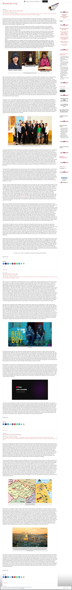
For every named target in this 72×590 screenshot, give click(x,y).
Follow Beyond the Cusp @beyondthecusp (64, 99)
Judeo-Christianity (24, 276)
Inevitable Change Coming (34, 437)
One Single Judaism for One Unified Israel (13, 10)
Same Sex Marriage (23, 14)
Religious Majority (32, 438)
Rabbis (21, 438)
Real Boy (37, 276)
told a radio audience (23, 196)
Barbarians (6, 276)
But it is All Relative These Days (10, 274)
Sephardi (49, 438)
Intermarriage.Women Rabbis (34, 13)
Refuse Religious (26, 438)
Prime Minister (17, 438)
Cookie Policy (22, 588)
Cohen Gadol (27, 437)
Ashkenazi (11, 437)
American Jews (7, 13)
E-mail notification (62, 86)
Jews (42, 13)
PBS (31, 276)
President (12, 438)
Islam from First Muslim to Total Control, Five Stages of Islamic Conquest (64, 57)
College (10, 276)
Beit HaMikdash (15, 437)
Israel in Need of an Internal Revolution (12, 434)
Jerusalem (40, 437)
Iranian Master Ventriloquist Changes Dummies (63, 75)
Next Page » (5, 586)
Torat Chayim (29, 14)
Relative (41, 276)
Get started (45, 1)
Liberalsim (49, 13)
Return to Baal (48, 276)
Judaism (45, 13)
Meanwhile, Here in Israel (65, 137)
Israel (8, 12)
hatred (13, 276)
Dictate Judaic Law (22, 13)
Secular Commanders (39, 438)
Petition (4, 14)
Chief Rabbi (17, 13)
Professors (34, 276)
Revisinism (53, 276)
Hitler (15, 276)
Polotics (10, 14)
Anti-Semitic (7, 437)
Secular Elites (45, 438)
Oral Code (9, 438)
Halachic (27, 13)
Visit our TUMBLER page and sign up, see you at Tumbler (64, 105)
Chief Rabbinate (21, 437)
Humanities (18, 276)
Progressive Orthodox (16, 14)
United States (38, 14)
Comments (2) (5, 269)
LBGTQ (28, 276)
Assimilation (12, 13)
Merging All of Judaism (46, 437)
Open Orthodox (53, 13)
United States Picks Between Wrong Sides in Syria (64, 65)
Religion (44, 276)
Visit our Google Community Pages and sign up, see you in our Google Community (64, 110)
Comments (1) (5, 430)
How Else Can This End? (65, 69)
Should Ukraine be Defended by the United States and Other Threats (64, 135)
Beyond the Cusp (10, 3)
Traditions (33, 14)
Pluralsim (7, 14)
